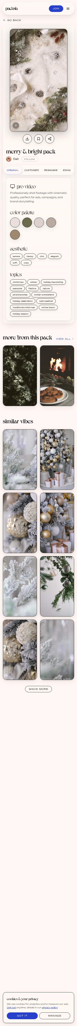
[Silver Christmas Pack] (20, 459)
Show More (38, 689)
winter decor (48, 307)
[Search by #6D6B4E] (27, 222)
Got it (22, 1015)
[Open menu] (68, 8)
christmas (18, 282)
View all (63, 338)
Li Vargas (12, 484)
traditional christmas (24, 307)
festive (32, 288)
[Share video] (49, 138)
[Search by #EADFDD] (15, 222)
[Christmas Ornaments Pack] (57, 459)
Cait (16, 158)
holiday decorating (53, 282)
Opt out (11, 1007)
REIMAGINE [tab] (51, 170)
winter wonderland (44, 294)
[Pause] (16, 125)
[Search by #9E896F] (15, 235)
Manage (54, 1015)
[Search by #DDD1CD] (39, 222)
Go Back (14, 20)
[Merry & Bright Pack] (20, 376)
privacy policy (49, 1007)
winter (33, 282)
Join (56, 8)
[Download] (27, 138)
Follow (29, 159)
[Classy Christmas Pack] (57, 586)
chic (42, 256)
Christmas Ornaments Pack (60, 481)
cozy (26, 262)
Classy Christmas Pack (57, 608)
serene (16, 256)
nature (46, 288)
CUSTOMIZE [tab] (31, 170)
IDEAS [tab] (67, 170)
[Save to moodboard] (38, 138)
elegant (55, 256)
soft (15, 262)
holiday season (20, 313)
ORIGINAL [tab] (12, 170)
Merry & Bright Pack (19, 397)
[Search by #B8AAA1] (51, 222)
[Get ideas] (31, 374)
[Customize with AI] (31, 366)
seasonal (17, 288)
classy (29, 256)
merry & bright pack (30, 151)
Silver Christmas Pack (20, 481)
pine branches (20, 294)
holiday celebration (23, 301)
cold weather (46, 301)
